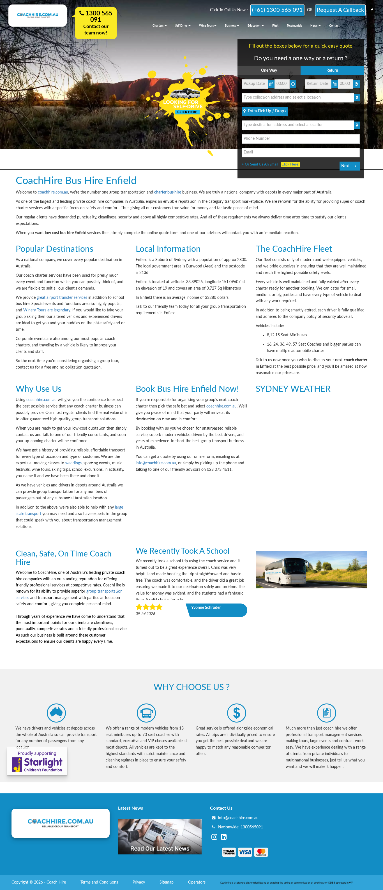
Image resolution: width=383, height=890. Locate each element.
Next (345, 166)
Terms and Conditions (99, 882)
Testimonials (294, 25)
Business (230, 25)
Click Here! (290, 164)
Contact (334, 25)
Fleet (275, 25)
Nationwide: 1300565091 (240, 827)
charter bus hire (167, 192)
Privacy (139, 882)
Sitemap (167, 882)
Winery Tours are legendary (46, 310)
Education (254, 25)
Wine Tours (206, 25)
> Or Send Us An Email (261, 164)
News (314, 25)
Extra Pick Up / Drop (265, 111)
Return (332, 71)
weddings (73, 463)
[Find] (357, 97)
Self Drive (181, 25)
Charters (158, 25)
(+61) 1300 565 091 (277, 10)
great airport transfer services (62, 298)
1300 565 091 (98, 16)
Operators (197, 882)
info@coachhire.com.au (156, 463)
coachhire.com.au (53, 192)
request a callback (340, 10)
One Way (269, 71)
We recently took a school (183, 551)
